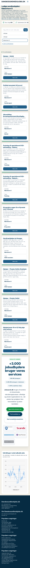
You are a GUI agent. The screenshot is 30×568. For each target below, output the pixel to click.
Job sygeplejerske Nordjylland (9, 546)
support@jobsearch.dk (7, 507)
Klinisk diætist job (6, 537)
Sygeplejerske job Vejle (8, 532)
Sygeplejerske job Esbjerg (8, 539)
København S (6, 40)
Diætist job (4, 521)
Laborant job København (8, 554)
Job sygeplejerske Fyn (7, 557)
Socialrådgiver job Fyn (7, 558)
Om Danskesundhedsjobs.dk (9, 513)
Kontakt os (4, 515)
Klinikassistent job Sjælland (9, 544)
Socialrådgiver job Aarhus (8, 547)
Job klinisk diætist (6, 523)
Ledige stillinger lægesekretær (9, 560)
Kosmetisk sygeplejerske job (9, 525)
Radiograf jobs (5, 563)
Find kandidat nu (15, 414)
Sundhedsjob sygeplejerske (9, 556)
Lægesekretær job (6, 553)
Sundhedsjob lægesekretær (9, 540)
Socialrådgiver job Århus (8, 543)
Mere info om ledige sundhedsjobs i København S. (15, 18)
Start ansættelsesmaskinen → (15, 420)
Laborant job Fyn (6, 530)
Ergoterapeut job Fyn (7, 526)
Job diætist (4, 542)
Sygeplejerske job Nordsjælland (10, 528)
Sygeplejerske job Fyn (7, 561)
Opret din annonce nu (15, 409)
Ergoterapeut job (6, 529)
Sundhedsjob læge (6, 522)
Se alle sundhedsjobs (7, 43)
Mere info (15, 77)
